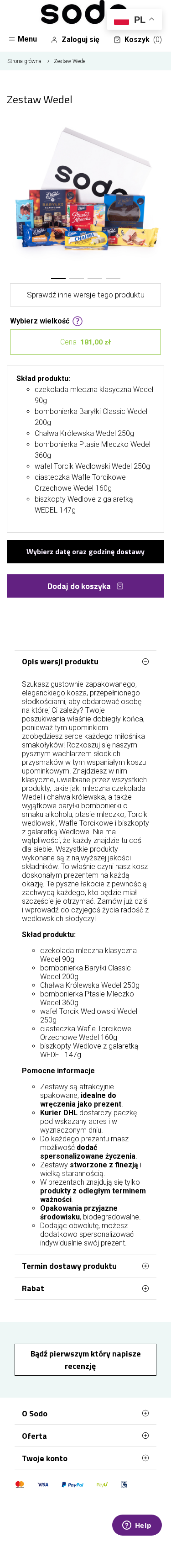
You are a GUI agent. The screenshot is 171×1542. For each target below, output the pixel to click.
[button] (58, 278)
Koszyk (143, 39)
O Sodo (34, 1413)
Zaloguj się (80, 39)
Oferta (34, 1436)
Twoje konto (44, 1458)
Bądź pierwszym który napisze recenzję (86, 1359)
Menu (27, 39)
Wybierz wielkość (39, 320)
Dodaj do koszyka (79, 586)
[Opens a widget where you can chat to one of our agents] (137, 1526)
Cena (85, 341)
